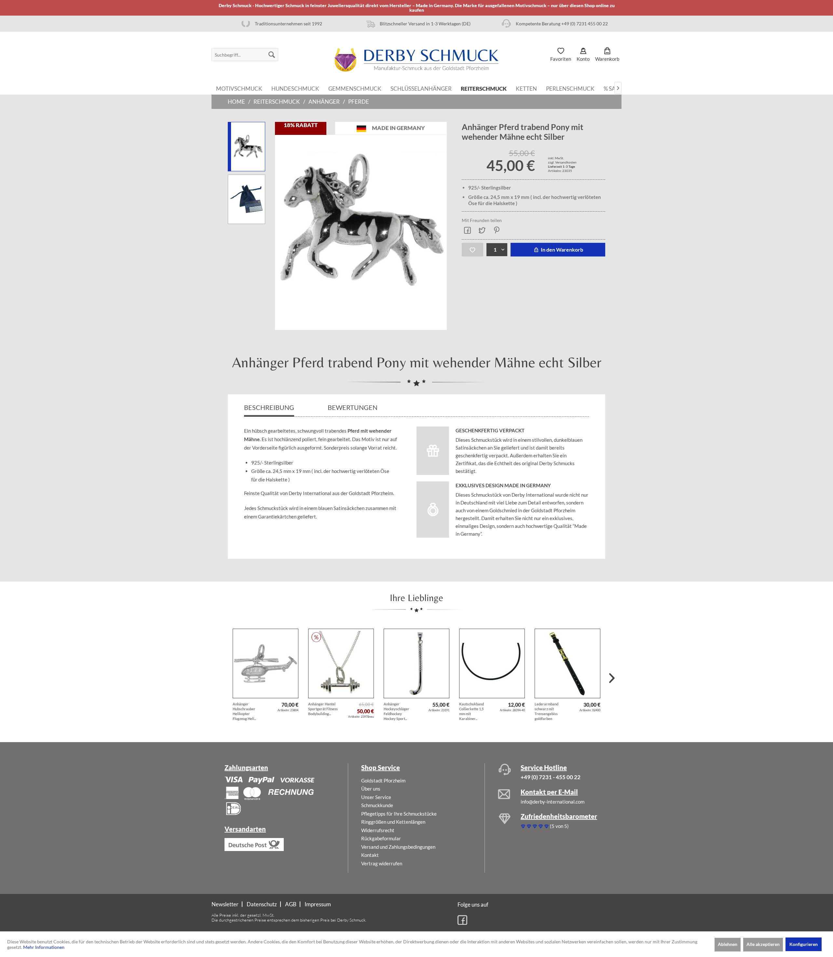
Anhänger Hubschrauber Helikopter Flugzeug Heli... (244, 711)
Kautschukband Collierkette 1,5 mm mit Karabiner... (471, 711)
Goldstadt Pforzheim (383, 780)
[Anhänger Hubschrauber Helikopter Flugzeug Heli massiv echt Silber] (265, 663)
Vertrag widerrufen (381, 863)
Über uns (370, 789)
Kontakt (370, 855)
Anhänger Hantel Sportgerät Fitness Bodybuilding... (323, 709)
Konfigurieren (803, 944)
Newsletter (225, 904)
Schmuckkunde (377, 805)
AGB (290, 904)
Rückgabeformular (381, 838)
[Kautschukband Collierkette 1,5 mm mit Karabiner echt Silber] (492, 663)
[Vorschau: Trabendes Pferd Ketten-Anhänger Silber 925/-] (246, 146)
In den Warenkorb (561, 249)
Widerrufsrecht (377, 830)
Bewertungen (353, 407)
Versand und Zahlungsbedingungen (398, 847)
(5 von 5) (559, 826)
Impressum (318, 904)
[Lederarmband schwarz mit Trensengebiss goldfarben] (567, 663)
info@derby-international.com (552, 802)
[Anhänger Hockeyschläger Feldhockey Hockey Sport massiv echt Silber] (416, 663)
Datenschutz (262, 904)
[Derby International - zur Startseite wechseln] (416, 60)
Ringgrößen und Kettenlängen (393, 822)
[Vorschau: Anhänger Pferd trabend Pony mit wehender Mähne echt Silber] (246, 199)
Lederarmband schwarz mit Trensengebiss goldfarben (546, 711)
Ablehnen (727, 944)
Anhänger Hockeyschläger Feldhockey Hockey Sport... (396, 711)
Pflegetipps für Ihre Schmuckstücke (399, 814)
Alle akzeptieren (763, 944)
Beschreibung (269, 407)
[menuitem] (245, 54)
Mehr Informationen (43, 947)
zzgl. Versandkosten (562, 162)
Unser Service (376, 797)
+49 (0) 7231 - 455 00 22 (550, 777)
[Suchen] (271, 54)
